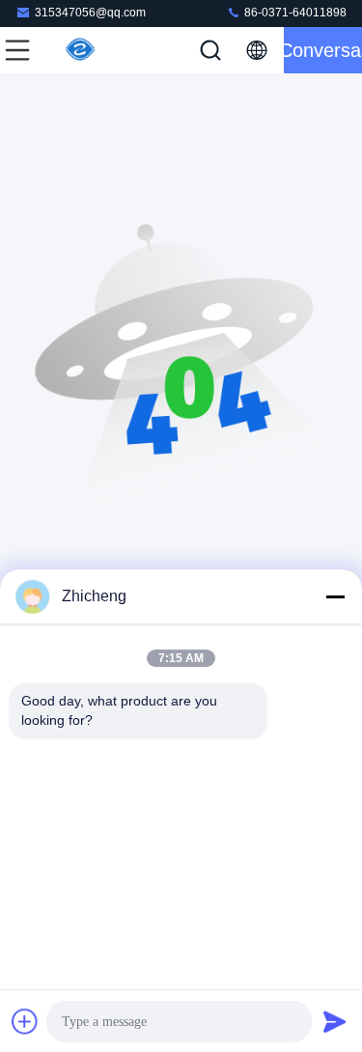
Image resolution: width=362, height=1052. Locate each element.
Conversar (323, 50)
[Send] (335, 1021)
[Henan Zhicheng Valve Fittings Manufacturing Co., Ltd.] (81, 50)
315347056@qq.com (90, 12)
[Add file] (25, 1021)
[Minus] (335, 596)
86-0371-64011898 (294, 12)
